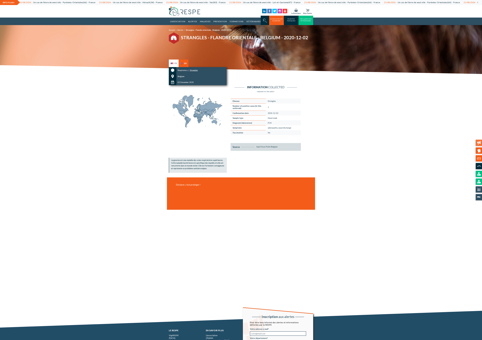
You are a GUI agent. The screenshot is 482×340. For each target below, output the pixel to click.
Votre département (258, 338)
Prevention (220, 21)
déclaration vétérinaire (306, 20)
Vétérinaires (253, 21)
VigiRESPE (174, 335)
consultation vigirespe (276, 20)
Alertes (192, 21)
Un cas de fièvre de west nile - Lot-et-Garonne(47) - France (238, 2)
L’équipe (209, 338)
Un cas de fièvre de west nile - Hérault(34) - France (104, 2)
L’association (177, 21)
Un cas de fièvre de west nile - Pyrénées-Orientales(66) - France (316, 2)
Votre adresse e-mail (259, 329)
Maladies (205, 21)
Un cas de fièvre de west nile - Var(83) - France (169, 2)
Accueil (172, 30)
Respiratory (183, 70)
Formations (237, 21)
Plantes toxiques (291, 20)
